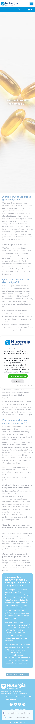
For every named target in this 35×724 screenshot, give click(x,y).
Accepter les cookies (18, 376)
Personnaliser (17, 381)
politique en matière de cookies (16, 372)
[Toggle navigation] (31, 4)
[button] (13, 9)
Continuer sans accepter (25, 385)
